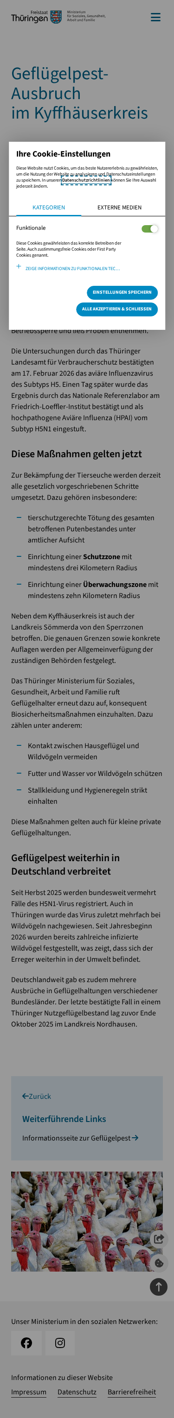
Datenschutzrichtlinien (86, 180)
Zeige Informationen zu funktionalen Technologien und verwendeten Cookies (92, 268)
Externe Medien (119, 207)
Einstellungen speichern (122, 292)
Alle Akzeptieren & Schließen (117, 309)
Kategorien (48, 207)
